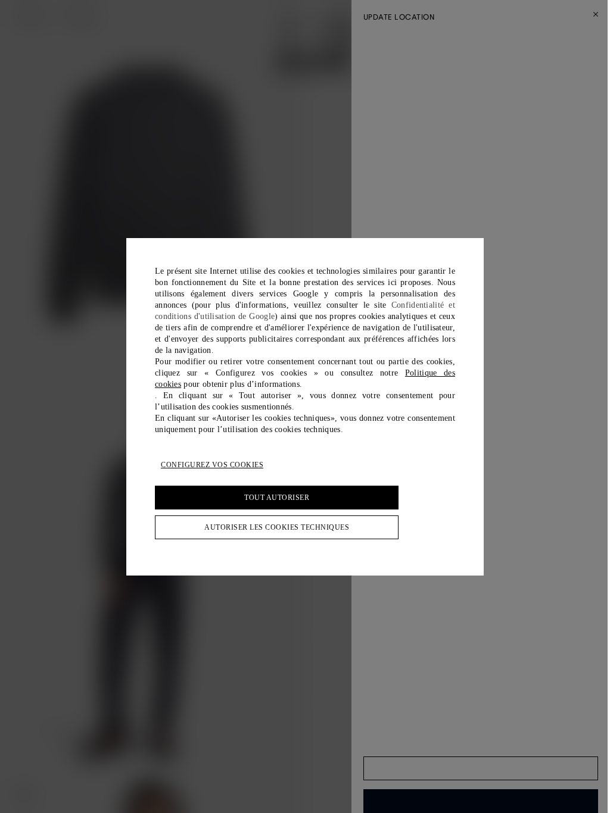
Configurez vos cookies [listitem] (212, 465)
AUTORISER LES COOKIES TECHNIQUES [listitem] (276, 527)
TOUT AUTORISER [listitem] (276, 497)
